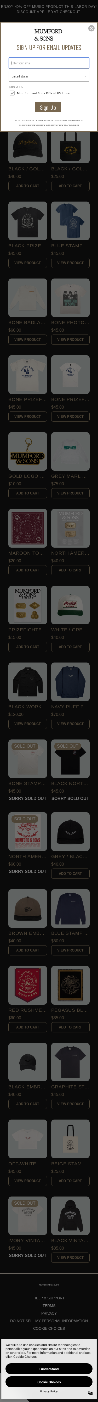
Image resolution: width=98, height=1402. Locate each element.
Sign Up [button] (48, 107)
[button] (91, 28)
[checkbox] (49, 93)
